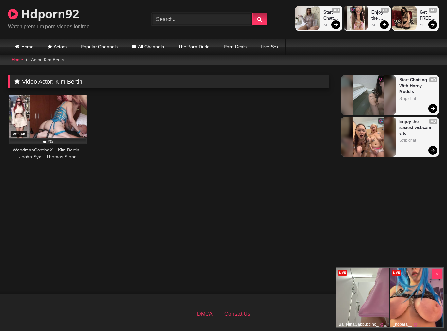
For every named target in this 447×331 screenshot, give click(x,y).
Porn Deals (235, 46)
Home (27, 46)
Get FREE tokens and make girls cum (427, 15)
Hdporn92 (48, 14)
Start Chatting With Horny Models (330, 15)
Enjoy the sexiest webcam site (379, 15)
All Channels (151, 46)
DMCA (205, 314)
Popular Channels (99, 46)
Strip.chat (331, 25)
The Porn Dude (194, 46)
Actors (60, 46)
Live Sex (269, 46)
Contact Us (237, 314)
